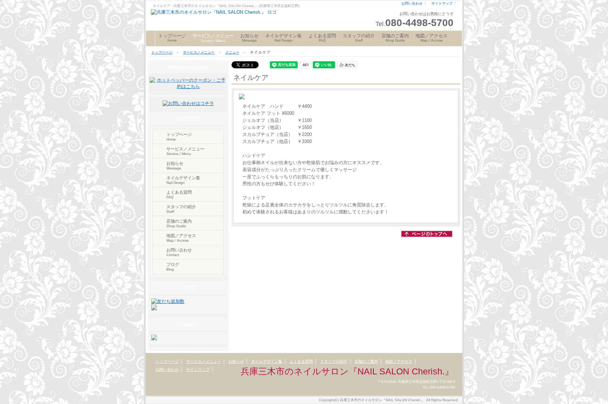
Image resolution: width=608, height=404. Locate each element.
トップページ (172, 37)
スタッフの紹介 (359, 37)
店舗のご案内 (395, 37)
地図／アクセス (432, 37)
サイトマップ (441, 3)
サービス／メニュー (199, 52)
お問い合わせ (412, 3)
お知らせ (249, 37)
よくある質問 (322, 37)
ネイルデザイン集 (283, 37)
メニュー (232, 52)
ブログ (172, 266)
